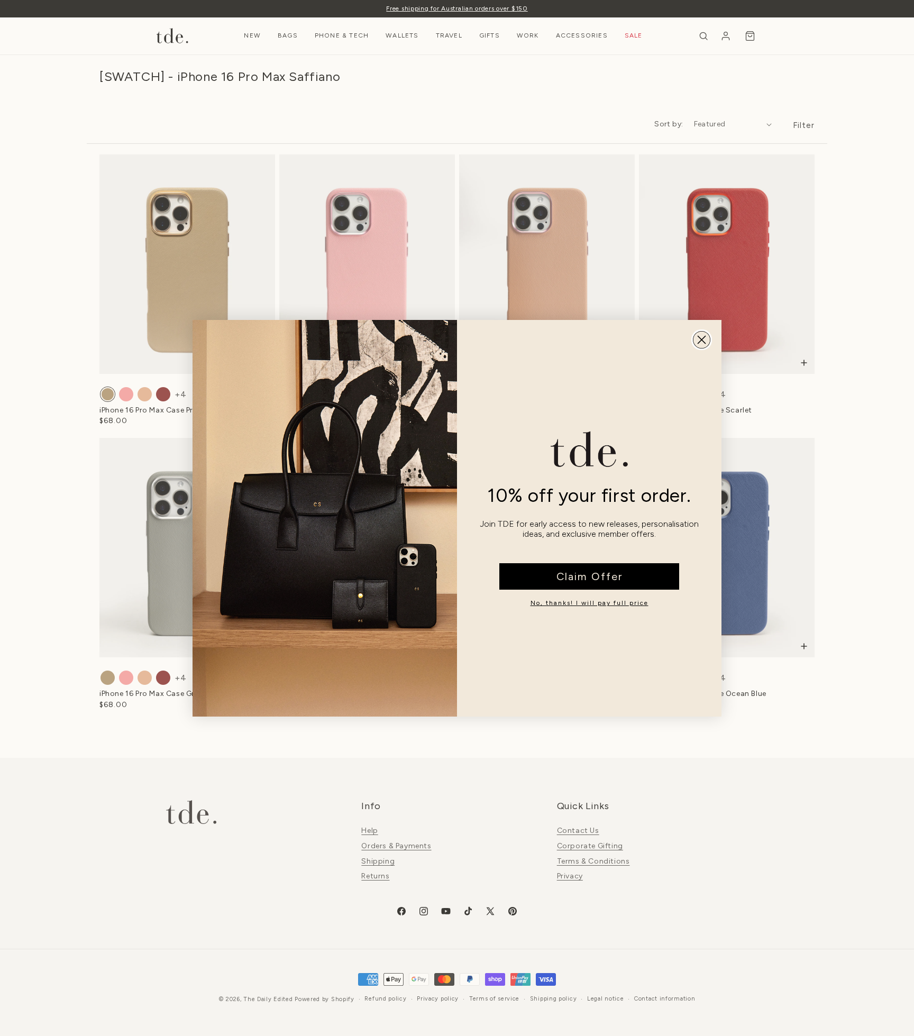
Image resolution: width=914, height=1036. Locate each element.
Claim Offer (589, 576)
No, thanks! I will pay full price (589, 603)
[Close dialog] (701, 340)
